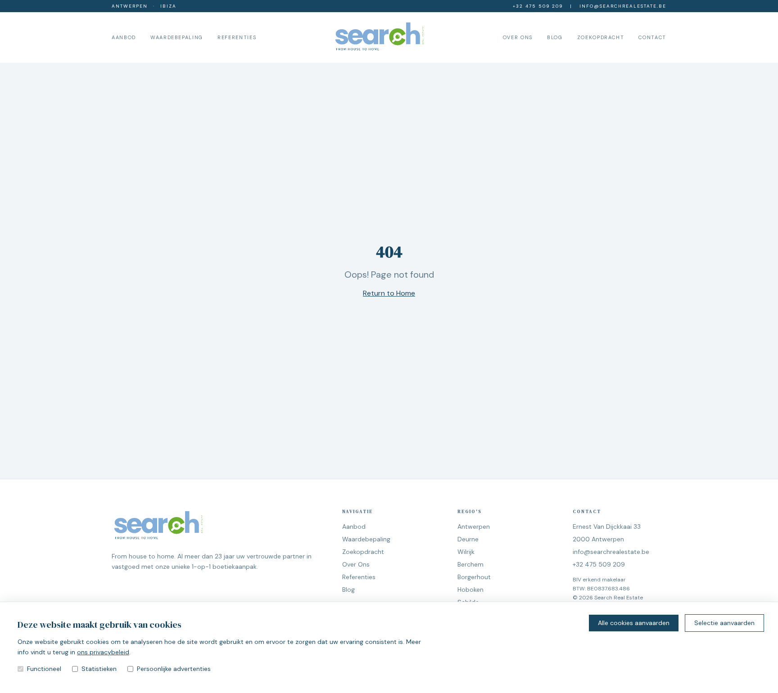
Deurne (468, 539)
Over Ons (518, 37)
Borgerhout (474, 577)
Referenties (236, 37)
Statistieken (99, 669)
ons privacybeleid (103, 652)
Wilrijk (466, 552)
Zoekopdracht (600, 37)
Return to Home (389, 293)
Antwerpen (130, 6)
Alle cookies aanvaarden (633, 623)
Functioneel (44, 669)
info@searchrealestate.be (622, 6)
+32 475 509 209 (538, 6)
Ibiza (168, 6)
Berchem (470, 564)
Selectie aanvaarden (724, 623)
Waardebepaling (176, 37)
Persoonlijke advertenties (174, 669)
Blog (555, 37)
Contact (652, 37)
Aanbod (124, 37)
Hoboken (470, 589)
